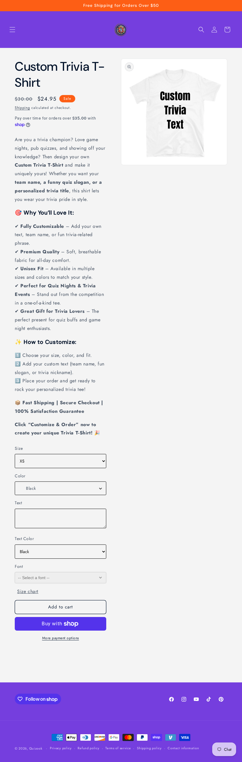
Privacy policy (61, 748)
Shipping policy (149, 748)
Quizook (35, 748)
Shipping (22, 107)
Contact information (183, 748)
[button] (12, 29)
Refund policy (88, 748)
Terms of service (118, 748)
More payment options (60, 638)
